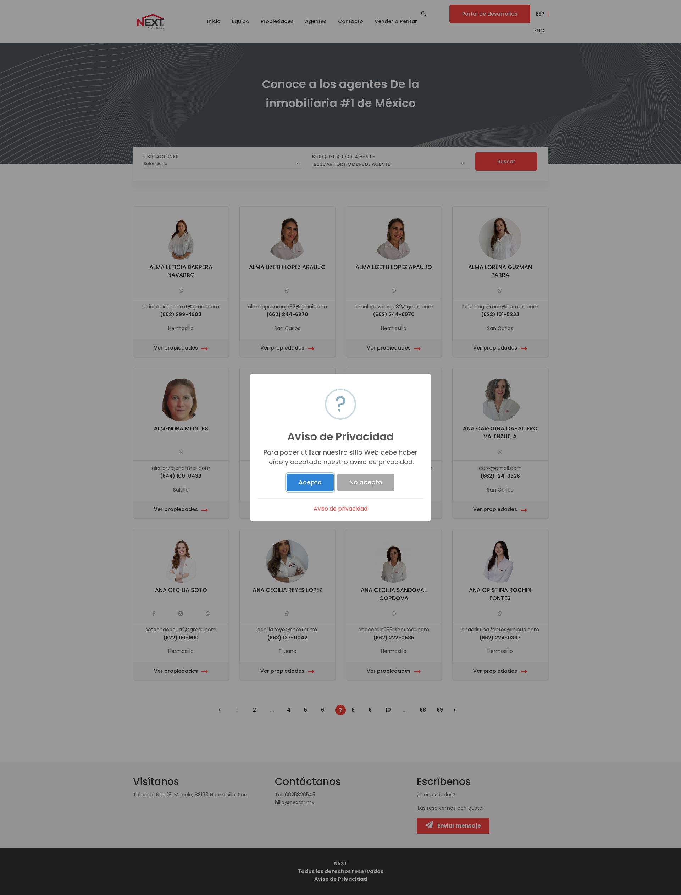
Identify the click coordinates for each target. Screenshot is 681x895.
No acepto (365, 482)
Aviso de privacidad (340, 509)
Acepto (310, 482)
